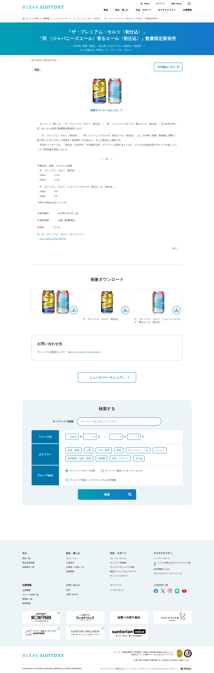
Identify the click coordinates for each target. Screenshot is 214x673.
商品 (106, 10)
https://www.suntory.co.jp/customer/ (84, 352)
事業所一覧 (27, 599)
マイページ (160, 4)
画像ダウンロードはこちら (105, 110)
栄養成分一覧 (28, 567)
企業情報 (187, 10)
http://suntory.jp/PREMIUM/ (52, 239)
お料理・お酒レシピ (75, 567)
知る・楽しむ (121, 10)
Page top (208, 664)
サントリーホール (118, 558)
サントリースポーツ (119, 576)
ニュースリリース (61, 18)
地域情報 (70, 571)
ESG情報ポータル (162, 569)
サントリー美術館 (118, 563)
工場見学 (70, 563)
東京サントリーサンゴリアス (123, 571)
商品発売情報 (28, 563)
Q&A (68, 590)
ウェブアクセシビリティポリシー (164, 669)
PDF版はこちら (170, 68)
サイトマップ (105, 669)
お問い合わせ (176, 4)
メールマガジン (117, 590)
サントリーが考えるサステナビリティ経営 (172, 564)
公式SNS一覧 (161, 585)
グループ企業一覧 (30, 594)
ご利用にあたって (121, 669)
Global (146, 4)
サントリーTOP (32, 18)
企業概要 (26, 590)
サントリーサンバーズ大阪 (122, 567)
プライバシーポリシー (139, 669)
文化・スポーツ (143, 10)
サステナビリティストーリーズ (168, 573)
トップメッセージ (162, 558)
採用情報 (26, 603)
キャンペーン (72, 558)
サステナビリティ (167, 10)
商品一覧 (26, 558)
